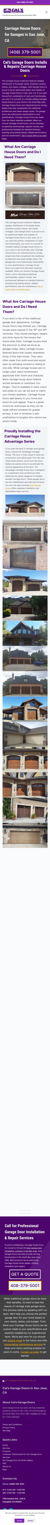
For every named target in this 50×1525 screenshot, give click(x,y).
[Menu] (46, 12)
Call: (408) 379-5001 (25, 2)
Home (5, 1445)
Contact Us (36, 1414)
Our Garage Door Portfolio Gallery (18, 1460)
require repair (15, 1340)
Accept (19, 1521)
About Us (7, 1466)
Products (6, 1451)
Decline (30, 1521)
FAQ (4, 1463)
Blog (5, 1469)
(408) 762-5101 (16, 1484)
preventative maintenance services (23, 1344)
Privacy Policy (9, 1427)
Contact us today (29, 1352)
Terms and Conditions (12, 1424)
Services (6, 1448)
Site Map (6, 1430)
